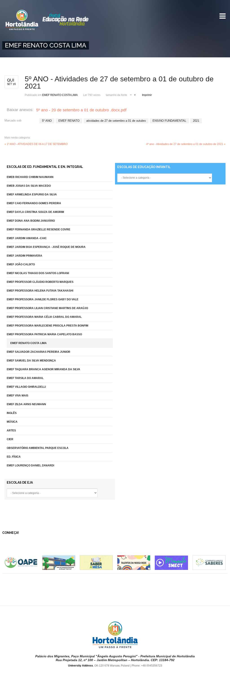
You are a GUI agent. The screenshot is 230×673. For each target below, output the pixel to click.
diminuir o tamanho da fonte (131, 94)
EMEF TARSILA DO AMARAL (25, 378)
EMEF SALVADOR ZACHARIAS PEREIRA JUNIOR (38, 351)
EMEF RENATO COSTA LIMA (60, 95)
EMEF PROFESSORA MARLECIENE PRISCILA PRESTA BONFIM (47, 325)
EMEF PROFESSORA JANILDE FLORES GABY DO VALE (42, 299)
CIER (10, 439)
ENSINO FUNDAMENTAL (169, 120)
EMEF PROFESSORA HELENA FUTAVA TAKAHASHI (40, 290)
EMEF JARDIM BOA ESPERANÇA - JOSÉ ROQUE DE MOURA (46, 247)
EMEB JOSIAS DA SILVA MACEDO (29, 185)
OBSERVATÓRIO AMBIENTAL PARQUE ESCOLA (38, 448)
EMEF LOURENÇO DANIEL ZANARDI (30, 465)
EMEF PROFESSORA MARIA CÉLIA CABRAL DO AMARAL (44, 316)
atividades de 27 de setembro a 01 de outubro (116, 120)
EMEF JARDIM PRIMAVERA (24, 255)
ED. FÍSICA (14, 456)
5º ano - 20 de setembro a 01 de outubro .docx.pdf (81, 110)
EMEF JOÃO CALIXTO (21, 264)
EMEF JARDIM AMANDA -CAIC (27, 238)
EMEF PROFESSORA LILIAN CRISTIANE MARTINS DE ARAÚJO (47, 308)
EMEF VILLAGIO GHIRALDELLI (26, 386)
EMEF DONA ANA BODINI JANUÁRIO (31, 220)
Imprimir (147, 95)
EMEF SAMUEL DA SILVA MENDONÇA (31, 360)
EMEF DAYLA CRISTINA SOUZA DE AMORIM (35, 212)
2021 (196, 120)
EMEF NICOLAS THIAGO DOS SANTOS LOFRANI (38, 273)
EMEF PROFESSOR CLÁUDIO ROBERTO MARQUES (40, 281)
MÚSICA (12, 421)
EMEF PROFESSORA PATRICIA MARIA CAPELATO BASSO (44, 334)
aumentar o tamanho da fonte (135, 94)
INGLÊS (12, 413)
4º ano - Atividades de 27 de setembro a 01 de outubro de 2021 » (186, 144)
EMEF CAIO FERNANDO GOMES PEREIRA (34, 203)
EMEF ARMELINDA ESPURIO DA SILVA (32, 194)
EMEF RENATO (69, 120)
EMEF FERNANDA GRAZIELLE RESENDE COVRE (38, 229)
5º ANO (47, 120)
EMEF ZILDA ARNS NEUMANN (26, 404)
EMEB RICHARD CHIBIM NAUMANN (30, 177)
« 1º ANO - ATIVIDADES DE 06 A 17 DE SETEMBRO (36, 144)
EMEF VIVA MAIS (17, 395)
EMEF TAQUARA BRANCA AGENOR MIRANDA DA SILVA (43, 369)
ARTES (11, 430)
